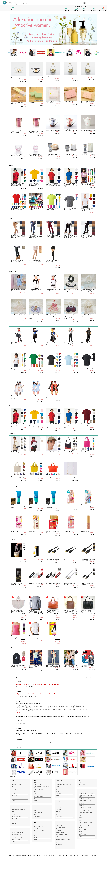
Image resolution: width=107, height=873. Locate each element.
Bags (57, 783)
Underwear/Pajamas (39, 830)
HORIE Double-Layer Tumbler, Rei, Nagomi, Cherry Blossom (16, 131)
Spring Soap (32, 102)
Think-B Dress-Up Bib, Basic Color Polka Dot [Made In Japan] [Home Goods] (71, 291)
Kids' (35, 780)
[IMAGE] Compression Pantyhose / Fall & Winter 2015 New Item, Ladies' (35, 262)
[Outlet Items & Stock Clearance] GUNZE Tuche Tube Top (17, 637)
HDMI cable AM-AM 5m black (69, 558)
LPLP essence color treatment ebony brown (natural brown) (52, 506)
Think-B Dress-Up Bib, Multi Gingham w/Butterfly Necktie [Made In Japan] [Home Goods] (71, 316)
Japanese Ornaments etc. (62, 836)
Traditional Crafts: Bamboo (85, 798)
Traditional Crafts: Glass (85, 807)
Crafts (80, 791)
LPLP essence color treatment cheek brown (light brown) (18, 506)
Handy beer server (16, 558)
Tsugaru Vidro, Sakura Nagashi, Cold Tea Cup (17, 155)
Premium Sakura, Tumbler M (88, 154)
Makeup (58, 806)
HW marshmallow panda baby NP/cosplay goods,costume (35, 291)
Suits (13, 791)
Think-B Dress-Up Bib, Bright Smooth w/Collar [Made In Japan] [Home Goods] (88, 291)
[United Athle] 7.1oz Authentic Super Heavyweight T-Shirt (86, 425)
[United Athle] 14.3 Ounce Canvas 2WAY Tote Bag (70, 451)
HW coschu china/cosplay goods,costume (52, 396)
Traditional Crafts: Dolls (84, 809)
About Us (12, 855)
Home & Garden (82, 829)
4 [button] (58, 47)
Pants (13, 788)
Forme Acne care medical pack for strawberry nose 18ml (52, 531)
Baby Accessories (16, 834)
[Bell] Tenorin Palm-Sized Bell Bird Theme (70, 76)
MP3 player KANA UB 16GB (36, 583)
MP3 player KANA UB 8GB (53, 583)
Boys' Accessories (38, 796)
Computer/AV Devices (61, 834)
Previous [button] (9, 52)
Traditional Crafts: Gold (84, 805)
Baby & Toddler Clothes (17, 832)
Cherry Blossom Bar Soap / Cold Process (88, 101)
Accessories (37, 834)
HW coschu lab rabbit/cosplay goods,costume (15, 397)
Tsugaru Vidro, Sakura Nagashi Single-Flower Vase (36, 155)
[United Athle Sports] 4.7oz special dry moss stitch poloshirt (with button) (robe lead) (70, 185)
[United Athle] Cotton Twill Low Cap (52, 452)
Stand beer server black (35, 558)
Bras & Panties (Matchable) (18, 809)
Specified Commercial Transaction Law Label (47, 855)
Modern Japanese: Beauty (85, 824)
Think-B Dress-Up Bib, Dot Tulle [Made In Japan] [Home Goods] (18, 316)
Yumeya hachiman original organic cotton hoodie (70, 665)
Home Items (59, 825)
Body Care (58, 807)
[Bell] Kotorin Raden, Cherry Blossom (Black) (36, 77)
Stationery (58, 829)
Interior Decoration (60, 827)
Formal (13, 793)
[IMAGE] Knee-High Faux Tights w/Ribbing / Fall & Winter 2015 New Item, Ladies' (52, 262)
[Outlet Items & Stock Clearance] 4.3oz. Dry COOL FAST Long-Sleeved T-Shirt (36, 611)
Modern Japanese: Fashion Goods (85, 819)
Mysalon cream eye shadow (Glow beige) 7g (88, 530)
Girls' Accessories (38, 789)
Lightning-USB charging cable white (69, 583)
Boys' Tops (36, 791)
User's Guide (85, 855)
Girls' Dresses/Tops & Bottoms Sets (41, 787)
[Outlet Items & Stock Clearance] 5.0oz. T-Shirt (35, 636)
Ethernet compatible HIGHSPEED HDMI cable (52, 558)
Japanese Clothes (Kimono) (18, 797)
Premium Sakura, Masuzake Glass (53, 155)
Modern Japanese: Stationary (86, 822)
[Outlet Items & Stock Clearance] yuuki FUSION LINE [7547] (52, 611)
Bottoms (81, 783)
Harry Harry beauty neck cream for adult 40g (70, 505)
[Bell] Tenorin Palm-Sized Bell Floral (52, 76)
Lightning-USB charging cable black (87, 583)
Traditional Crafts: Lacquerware (86, 793)
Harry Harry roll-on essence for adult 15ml (36, 530)
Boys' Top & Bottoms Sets (40, 795)
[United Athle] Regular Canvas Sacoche (34, 452)
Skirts (13, 786)
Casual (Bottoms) (38, 827)
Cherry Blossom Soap (69, 101)
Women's (14, 780)
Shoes (35, 832)
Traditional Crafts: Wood (85, 800)
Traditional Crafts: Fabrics (85, 803)
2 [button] (53, 47)
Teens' (36, 806)
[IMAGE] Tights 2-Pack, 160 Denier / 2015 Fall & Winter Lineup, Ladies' (88, 236)
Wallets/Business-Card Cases (63, 784)
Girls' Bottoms (37, 784)
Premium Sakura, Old (69, 154)
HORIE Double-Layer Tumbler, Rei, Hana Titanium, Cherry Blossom (36, 131)
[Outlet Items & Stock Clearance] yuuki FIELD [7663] (87, 611)
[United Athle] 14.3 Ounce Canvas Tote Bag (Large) (17, 476)
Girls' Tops (36, 783)
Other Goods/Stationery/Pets (64, 823)
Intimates (14, 807)
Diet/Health (59, 811)
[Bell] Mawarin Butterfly (87, 76)
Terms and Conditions (21, 855)
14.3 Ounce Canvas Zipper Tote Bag (53, 476)
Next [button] (98, 52)
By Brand (58, 830)
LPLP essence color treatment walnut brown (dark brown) (36, 506)
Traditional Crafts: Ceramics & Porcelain (86, 795)
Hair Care (58, 809)
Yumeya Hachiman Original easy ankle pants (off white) (53, 665)
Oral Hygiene (59, 816)
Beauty (80, 833)
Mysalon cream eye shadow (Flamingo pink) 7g (70, 530)
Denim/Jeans (15, 790)
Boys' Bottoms (37, 793)
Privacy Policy (32, 855)
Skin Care (58, 804)
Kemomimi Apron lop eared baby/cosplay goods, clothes (18, 290)
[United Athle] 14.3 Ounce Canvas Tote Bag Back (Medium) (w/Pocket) (87, 452)
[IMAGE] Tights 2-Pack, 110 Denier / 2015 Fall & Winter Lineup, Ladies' (71, 236)
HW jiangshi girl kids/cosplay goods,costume (53, 343)
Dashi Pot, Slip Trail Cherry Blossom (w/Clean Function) (88, 129)
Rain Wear (58, 793)
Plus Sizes (14, 795)
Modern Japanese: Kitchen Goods (63, 840)
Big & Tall (36, 835)
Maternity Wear (15, 836)
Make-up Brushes (60, 814)
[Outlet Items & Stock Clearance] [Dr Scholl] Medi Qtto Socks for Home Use (53, 637)
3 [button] (56, 47)
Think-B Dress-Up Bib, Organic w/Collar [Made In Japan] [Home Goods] (87, 316)
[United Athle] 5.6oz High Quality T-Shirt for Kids (17, 368)
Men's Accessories (61, 791)
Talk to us (62, 855)
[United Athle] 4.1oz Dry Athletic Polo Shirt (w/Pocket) (87, 209)
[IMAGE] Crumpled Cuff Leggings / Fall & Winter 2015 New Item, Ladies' (17, 262)
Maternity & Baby (16, 830)
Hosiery (13, 821)
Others (13, 800)
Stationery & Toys (83, 834)
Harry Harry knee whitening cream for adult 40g (87, 505)
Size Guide (93, 855)
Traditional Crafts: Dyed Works (86, 802)
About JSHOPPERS (71, 855)
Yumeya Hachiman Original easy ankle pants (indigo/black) (35, 666)
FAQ (79, 855)
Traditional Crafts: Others (85, 811)
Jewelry (58, 788)
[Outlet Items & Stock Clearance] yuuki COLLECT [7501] (70, 611)
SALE (80, 780)
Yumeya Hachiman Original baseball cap (18, 665)
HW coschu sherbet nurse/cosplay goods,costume (34, 397)
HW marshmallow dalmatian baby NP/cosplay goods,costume (53, 291)
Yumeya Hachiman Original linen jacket (87, 665)
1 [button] (51, 47)
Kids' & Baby (82, 784)
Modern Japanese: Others (85, 826)
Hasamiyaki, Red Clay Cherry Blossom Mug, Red (70, 129)
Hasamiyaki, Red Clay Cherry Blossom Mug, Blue (53, 129)
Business (36, 828)
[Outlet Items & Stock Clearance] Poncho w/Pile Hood (17, 611)
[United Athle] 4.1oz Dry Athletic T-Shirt (35, 209)
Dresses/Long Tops (16, 784)
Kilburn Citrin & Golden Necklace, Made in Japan (70, 476)
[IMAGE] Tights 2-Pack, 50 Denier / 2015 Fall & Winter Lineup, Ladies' (35, 236)
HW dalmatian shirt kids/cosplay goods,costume (71, 343)
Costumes (58, 837)
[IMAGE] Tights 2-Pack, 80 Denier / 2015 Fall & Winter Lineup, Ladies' (53, 236)
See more (88, 677)
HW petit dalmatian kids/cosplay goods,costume (18, 343)
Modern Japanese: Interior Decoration (62, 843)
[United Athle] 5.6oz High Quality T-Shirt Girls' (87, 184)
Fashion (80, 831)
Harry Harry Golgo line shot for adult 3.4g (18, 530)
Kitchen (80, 827)
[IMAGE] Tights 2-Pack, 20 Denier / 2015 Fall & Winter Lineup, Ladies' (18, 236)
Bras (13, 811)
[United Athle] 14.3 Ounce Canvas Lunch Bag (35, 476)
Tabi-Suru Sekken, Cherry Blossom (17, 102)
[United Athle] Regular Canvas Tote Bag (16, 452)
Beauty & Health (61, 801)
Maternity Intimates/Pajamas (19, 837)
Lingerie (14, 814)
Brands (58, 813)
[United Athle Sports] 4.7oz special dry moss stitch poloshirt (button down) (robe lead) (53, 185)
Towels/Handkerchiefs (61, 832)
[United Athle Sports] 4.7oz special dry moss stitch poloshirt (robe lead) (18, 184)
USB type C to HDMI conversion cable (16, 583)
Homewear (14, 818)
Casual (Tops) (37, 825)
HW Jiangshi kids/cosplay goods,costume (35, 343)
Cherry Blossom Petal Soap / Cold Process (53, 101)
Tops (13, 783)
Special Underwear (16, 816)
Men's (35, 822)
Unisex (13, 798)
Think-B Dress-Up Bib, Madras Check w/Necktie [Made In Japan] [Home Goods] (35, 316)
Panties (13, 813)
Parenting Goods (16, 839)
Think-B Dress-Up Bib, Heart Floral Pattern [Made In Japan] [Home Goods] (53, 316)
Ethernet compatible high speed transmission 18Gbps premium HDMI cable (88, 559)
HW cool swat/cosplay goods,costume (86, 343)
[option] (53, 29)
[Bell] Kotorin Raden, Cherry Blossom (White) (18, 77)
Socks (13, 820)
